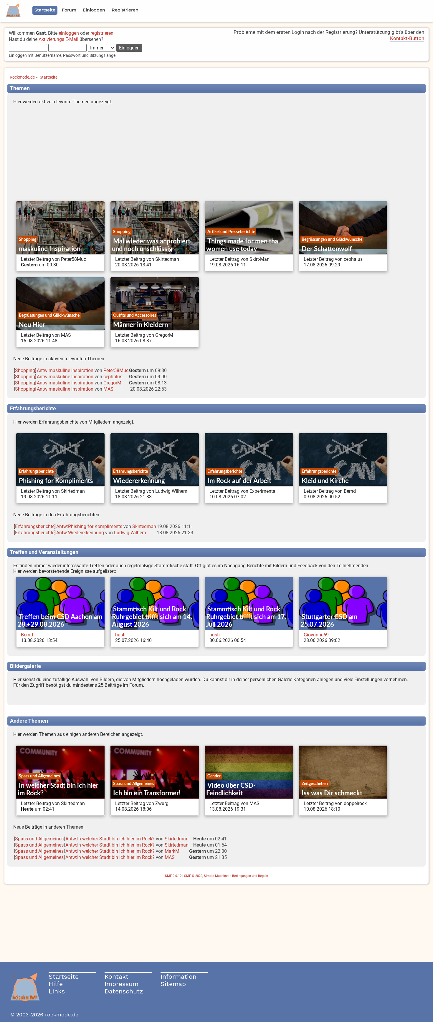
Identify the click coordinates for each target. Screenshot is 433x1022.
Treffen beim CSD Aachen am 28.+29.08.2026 (60, 621)
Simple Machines (216, 876)
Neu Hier (32, 325)
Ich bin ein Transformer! (147, 793)
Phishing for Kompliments (56, 481)
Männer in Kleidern (140, 325)
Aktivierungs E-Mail (58, 39)
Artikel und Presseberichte (231, 232)
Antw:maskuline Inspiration (65, 370)
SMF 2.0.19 (173, 876)
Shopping (27, 239)
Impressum (121, 984)
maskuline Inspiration (49, 249)
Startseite (64, 976)
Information (178, 976)
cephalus (112, 376)
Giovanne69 (316, 635)
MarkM (172, 851)
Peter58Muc (115, 370)
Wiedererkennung (139, 481)
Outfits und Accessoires (134, 315)
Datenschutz (124, 991)
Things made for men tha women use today (242, 245)
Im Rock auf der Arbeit (239, 481)
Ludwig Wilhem (130, 532)
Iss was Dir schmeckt (332, 793)
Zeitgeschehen (315, 784)
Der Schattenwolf (327, 249)
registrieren (101, 33)
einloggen (69, 33)
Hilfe (56, 984)
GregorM (112, 383)
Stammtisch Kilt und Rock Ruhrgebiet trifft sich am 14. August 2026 (152, 617)
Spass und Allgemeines (39, 776)
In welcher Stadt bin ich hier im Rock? (58, 789)
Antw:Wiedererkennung (80, 532)
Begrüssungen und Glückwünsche (332, 239)
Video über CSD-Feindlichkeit (231, 789)
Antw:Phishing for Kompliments (89, 526)
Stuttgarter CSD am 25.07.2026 (328, 621)
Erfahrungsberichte (36, 471)
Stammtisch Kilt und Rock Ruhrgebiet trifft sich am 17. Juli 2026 (246, 617)
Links (57, 991)
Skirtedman (144, 526)
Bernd (27, 635)
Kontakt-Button (407, 38)
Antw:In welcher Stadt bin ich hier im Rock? (110, 839)
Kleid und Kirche (325, 481)
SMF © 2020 (193, 876)
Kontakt (116, 976)
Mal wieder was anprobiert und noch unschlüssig (151, 245)
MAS (108, 389)
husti (120, 635)
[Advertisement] (216, 154)
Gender (214, 776)
